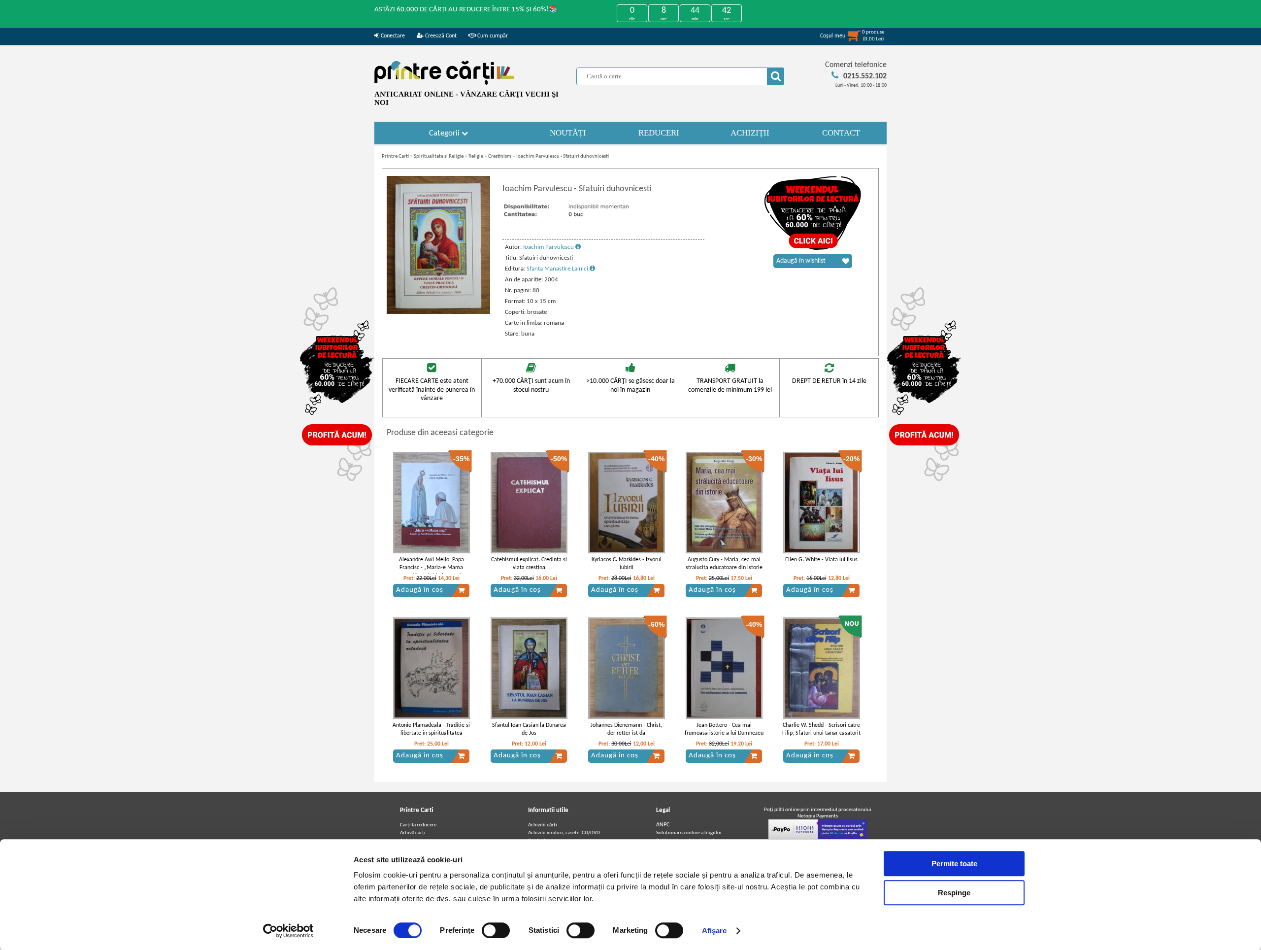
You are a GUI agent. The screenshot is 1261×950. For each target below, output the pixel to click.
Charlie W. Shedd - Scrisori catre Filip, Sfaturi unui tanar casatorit (821, 729)
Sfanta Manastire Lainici (558, 269)
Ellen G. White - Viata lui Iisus (821, 560)
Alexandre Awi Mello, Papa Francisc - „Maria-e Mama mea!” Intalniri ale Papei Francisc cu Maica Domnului (431, 572)
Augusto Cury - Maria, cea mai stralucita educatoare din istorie (724, 564)
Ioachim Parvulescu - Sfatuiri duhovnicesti (562, 156)
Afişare (714, 930)
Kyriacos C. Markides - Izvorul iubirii (627, 564)
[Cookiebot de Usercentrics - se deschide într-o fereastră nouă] (288, 930)
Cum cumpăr (492, 36)
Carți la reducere (418, 825)
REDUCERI (658, 132)
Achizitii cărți (542, 825)
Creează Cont (440, 36)
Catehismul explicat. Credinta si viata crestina (529, 564)
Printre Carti (395, 156)
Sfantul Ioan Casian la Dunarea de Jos (529, 729)
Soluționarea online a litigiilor (689, 833)
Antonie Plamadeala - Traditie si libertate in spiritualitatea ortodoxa (431, 733)
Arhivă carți (413, 833)
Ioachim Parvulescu (549, 247)
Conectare (392, 36)
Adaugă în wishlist (801, 261)
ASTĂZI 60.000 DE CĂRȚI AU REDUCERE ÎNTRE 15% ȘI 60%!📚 (466, 9)
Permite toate (954, 863)
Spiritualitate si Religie (439, 156)
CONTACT (841, 132)
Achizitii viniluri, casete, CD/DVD (564, 833)
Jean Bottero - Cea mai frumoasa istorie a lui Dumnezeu (724, 729)
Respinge (954, 892)
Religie (475, 156)
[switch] (496, 930)
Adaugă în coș (419, 590)
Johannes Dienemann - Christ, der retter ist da (626, 729)
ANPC (662, 825)
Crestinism (499, 156)
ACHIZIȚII (749, 132)
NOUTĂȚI (568, 132)
